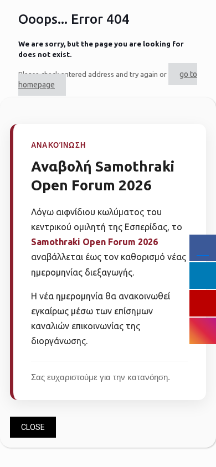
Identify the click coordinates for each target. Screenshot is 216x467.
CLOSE (33, 427)
